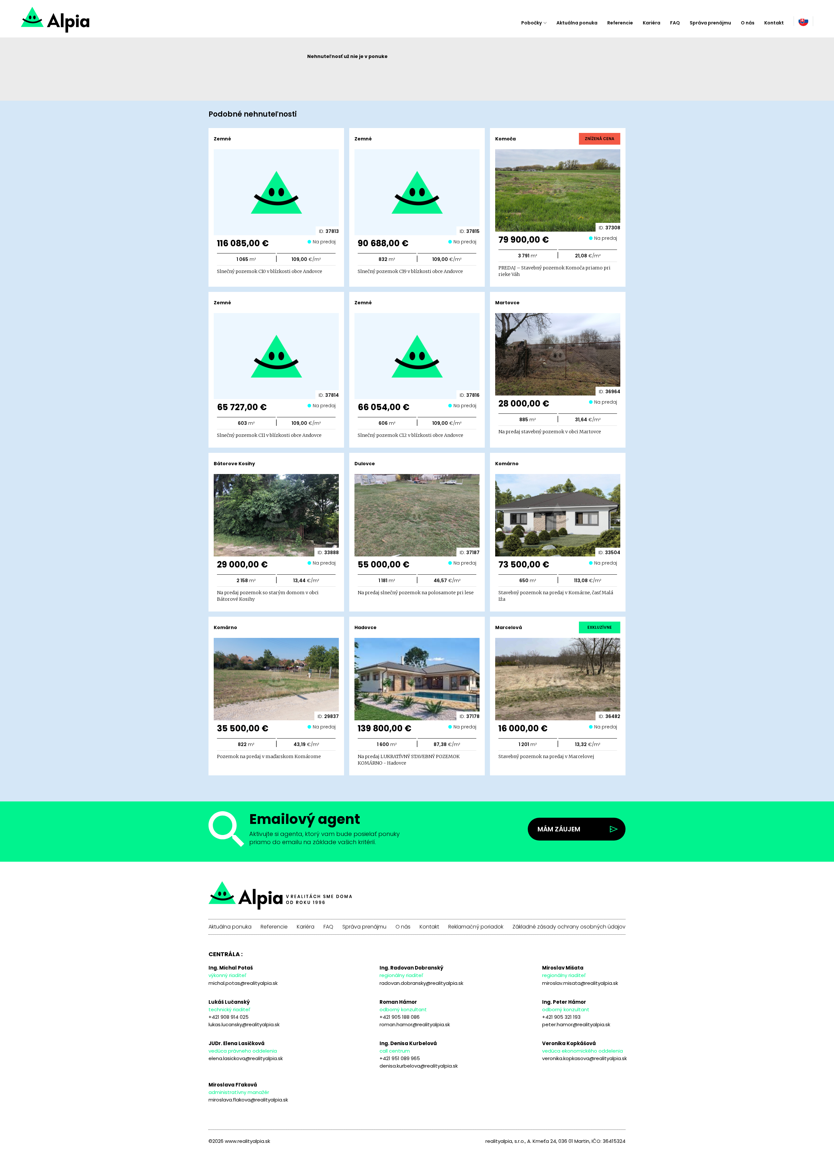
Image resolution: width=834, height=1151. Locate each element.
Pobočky (531, 23)
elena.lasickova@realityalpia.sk (245, 1058)
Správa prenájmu (710, 23)
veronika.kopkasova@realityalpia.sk (584, 1058)
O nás (748, 23)
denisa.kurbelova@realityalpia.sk (419, 1065)
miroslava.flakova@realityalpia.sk (248, 1099)
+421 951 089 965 (400, 1058)
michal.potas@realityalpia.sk (243, 983)
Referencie (620, 23)
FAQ (675, 23)
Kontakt (774, 23)
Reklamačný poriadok (475, 927)
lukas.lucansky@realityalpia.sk (244, 1024)
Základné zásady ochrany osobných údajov (569, 927)
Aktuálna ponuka (576, 23)
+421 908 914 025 (228, 1017)
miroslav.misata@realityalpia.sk (580, 983)
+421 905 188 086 (400, 1017)
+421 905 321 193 (561, 1017)
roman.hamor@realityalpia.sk (415, 1024)
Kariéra (651, 23)
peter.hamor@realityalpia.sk (576, 1024)
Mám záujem (559, 829)
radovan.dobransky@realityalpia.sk (421, 983)
